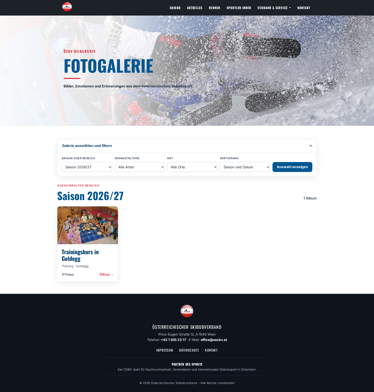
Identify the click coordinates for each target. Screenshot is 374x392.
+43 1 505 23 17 (173, 340)
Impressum (164, 350)
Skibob (175, 7)
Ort (170, 158)
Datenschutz (189, 350)
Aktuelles (194, 7)
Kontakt (303, 7)
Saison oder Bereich (78, 158)
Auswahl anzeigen (292, 167)
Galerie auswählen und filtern (87, 145)
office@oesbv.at (214, 340)
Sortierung (229, 158)
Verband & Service (273, 7)
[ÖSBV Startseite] (67, 7)
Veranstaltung (127, 158)
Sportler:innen (239, 7)
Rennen (214, 7)
